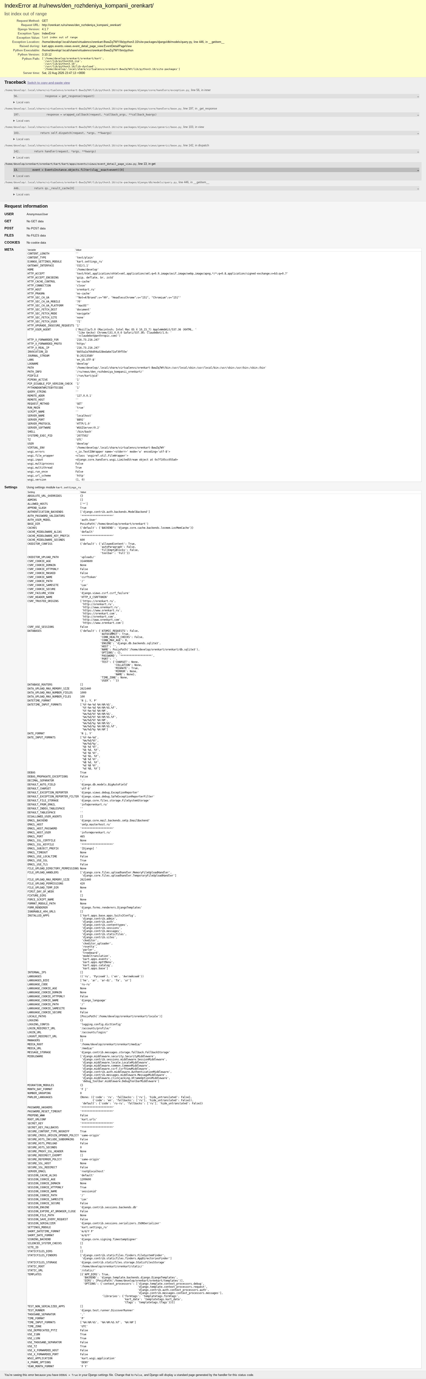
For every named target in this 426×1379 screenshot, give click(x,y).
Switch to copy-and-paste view (48, 82)
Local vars (23, 102)
